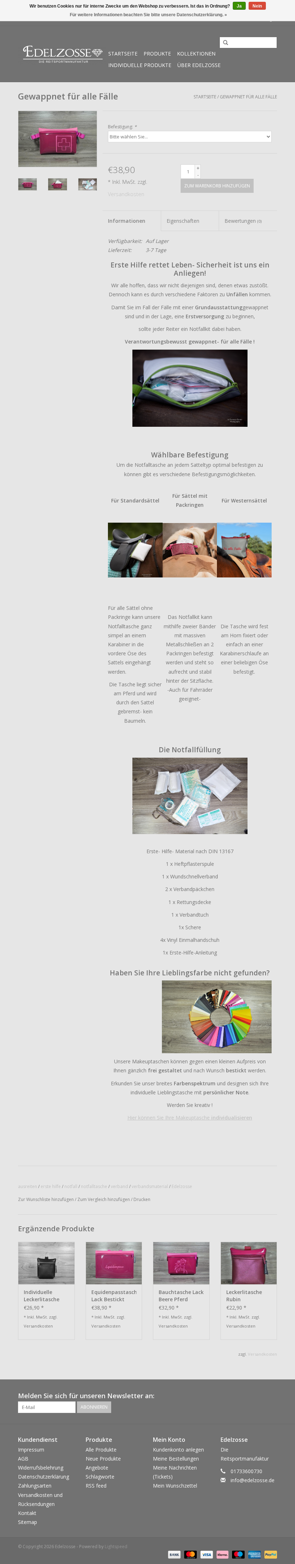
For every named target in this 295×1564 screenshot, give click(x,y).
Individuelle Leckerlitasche (41, 1296)
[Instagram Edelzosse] (271, 1396)
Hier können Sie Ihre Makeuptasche (189, 1117)
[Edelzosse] (62, 54)
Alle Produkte (101, 1449)
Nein (257, 6)
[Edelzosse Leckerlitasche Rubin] (249, 1263)
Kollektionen (196, 53)
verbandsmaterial (150, 1186)
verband (119, 1186)
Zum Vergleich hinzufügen (104, 1199)
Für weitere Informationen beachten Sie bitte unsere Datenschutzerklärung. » (148, 14)
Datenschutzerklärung (43, 1476)
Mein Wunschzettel (175, 1485)
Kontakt (27, 1513)
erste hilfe (51, 1186)
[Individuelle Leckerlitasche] (46, 1263)
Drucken (141, 1199)
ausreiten (27, 1186)
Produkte (157, 53)
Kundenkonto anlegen (178, 1449)
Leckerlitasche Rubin (244, 1296)
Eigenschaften (183, 220)
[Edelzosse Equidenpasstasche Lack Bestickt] (114, 1263)
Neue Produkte (103, 1458)
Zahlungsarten (34, 1485)
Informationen (126, 220)
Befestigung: (122, 127)
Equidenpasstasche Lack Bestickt (114, 1296)
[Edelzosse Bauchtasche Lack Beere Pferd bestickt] (181, 1263)
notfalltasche (94, 1186)
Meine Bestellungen (176, 1458)
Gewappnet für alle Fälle (248, 97)
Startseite (122, 53)
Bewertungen (243, 220)
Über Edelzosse (199, 65)
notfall (70, 1186)
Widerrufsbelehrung (40, 1467)
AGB (23, 1458)
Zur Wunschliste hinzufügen (46, 1199)
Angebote (97, 1467)
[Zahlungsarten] (173, 1554)
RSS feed (96, 1485)
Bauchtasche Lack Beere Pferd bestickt (181, 1296)
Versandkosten (126, 194)
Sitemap (27, 1522)
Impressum (31, 1449)
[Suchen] (223, 43)
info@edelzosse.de (252, 1480)
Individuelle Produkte (139, 65)
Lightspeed (116, 1546)
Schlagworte (100, 1476)
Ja (239, 6)
